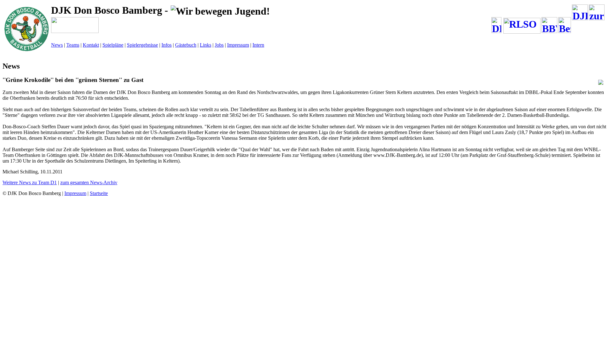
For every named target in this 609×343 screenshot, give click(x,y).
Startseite (99, 193)
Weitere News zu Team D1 (30, 182)
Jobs (219, 45)
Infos (166, 45)
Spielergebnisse (142, 45)
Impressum (238, 45)
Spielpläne (112, 45)
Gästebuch (185, 45)
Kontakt (91, 45)
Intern (258, 45)
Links (205, 45)
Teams (72, 45)
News (57, 45)
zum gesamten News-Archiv (88, 182)
